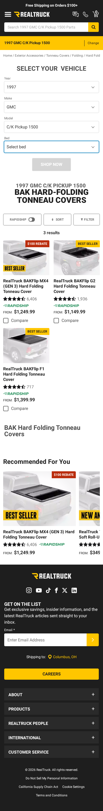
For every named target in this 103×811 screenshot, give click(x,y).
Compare (19, 320)
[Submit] (93, 639)
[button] (51, 694)
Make (8, 98)
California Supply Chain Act (38, 787)
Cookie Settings (73, 787)
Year (7, 78)
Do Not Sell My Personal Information (52, 778)
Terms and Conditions (51, 795)
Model (8, 118)
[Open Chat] (76, 14)
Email (9, 630)
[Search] (93, 27)
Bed (7, 138)
